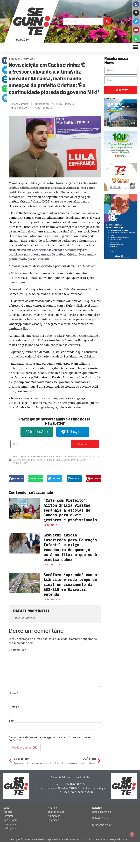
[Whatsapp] (136, 38)
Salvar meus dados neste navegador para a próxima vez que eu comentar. (50, 738)
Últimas (7, 811)
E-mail (14, 706)
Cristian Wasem (72, 456)
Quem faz (53, 820)
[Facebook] (136, 4)
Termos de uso (56, 811)
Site (11, 720)
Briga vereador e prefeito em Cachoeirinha (37, 456)
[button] (5, 60)
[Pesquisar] (107, 21)
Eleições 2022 (61, 460)
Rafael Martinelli (101, 811)
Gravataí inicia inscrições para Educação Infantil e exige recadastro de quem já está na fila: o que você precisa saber (70, 547)
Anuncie (53, 807)
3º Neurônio (10, 820)
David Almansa (91, 456)
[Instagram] (136, 13)
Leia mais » (52, 524)
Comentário (17, 649)
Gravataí (8, 815)
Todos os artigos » (25, 618)
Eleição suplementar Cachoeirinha (32, 460)
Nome (14, 693)
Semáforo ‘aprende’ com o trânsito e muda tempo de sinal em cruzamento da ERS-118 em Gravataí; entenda (70, 585)
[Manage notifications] (132, 834)
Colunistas (9, 824)
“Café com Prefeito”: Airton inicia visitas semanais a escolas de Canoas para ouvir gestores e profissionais (70, 510)
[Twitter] (136, 21)
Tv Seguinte (10, 828)
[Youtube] (136, 30)
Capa (6, 807)
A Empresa (54, 815)
